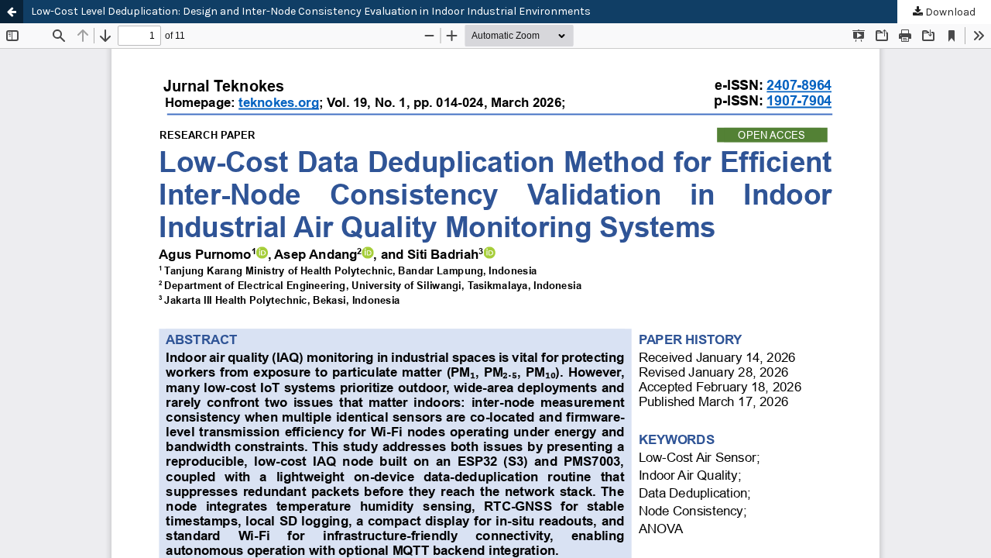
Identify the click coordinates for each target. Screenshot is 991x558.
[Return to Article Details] (11, 11)
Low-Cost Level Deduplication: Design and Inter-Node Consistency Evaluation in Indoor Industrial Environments (311, 11)
